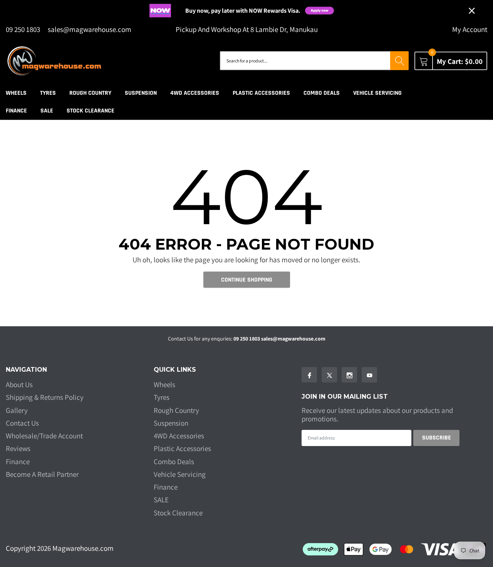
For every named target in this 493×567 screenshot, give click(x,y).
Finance (16, 111)
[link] (309, 374)
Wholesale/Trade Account (44, 435)
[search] (399, 60)
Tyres (48, 93)
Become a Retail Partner (42, 474)
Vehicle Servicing (377, 93)
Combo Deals (322, 93)
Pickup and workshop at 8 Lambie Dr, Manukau (247, 29)
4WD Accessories (194, 93)
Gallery (17, 410)
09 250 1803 (23, 29)
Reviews (18, 448)
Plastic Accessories (261, 93)
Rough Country (90, 93)
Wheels (16, 93)
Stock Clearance (90, 111)
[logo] (54, 60)
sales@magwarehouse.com (89, 29)
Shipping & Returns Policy (45, 397)
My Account (469, 29)
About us (19, 384)
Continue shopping (246, 280)
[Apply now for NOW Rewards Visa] (324, 10)
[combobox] (305, 60)
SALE (46, 111)
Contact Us (22, 423)
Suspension (141, 93)
